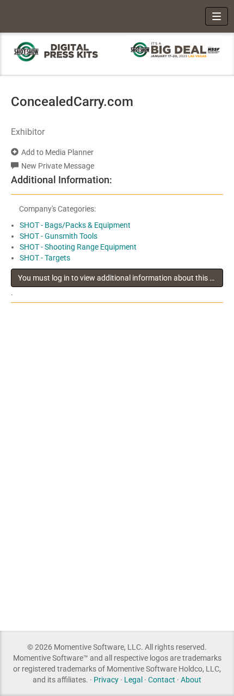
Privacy (106, 679)
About (191, 679)
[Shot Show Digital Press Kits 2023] (58, 51)
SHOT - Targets (45, 257)
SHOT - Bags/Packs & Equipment (75, 225)
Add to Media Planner (57, 152)
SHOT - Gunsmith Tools (58, 236)
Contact (161, 679)
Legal (133, 679)
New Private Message (57, 165)
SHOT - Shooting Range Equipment (78, 247)
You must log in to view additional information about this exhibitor (120, 278)
